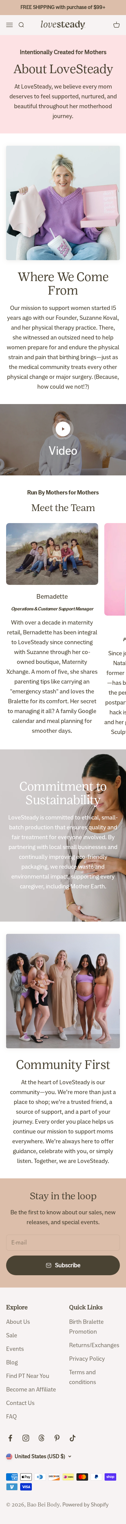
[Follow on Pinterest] (57, 1438)
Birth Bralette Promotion (86, 1326)
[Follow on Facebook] (10, 1438)
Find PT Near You (27, 1376)
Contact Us (20, 1403)
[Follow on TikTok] (73, 1438)
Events (15, 1349)
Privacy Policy (87, 1359)
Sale (11, 1335)
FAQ (11, 1416)
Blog (12, 1362)
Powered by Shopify (85, 1504)
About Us (18, 1322)
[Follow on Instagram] (26, 1438)
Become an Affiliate (31, 1389)
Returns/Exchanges (94, 1345)
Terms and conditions (82, 1377)
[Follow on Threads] (41, 1438)
